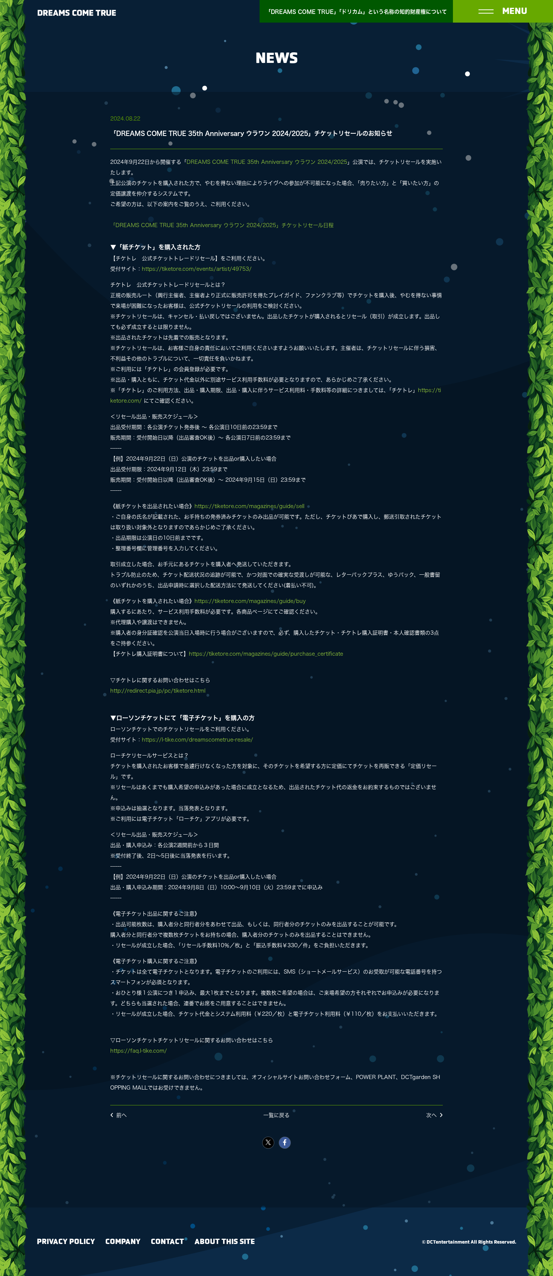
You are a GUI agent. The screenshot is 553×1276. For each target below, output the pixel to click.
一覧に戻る (276, 1115)
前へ (121, 1115)
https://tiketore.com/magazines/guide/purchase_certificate (266, 653)
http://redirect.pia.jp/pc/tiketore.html (157, 690)
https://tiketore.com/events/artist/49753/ (197, 269)
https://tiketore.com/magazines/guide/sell (249, 506)
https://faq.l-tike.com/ (138, 1050)
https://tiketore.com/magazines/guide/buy (250, 601)
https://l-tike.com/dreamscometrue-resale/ (197, 739)
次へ (431, 1115)
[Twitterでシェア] (268, 1142)
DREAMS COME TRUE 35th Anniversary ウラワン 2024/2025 (267, 162)
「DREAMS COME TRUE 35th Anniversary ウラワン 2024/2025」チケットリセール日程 (222, 225)
